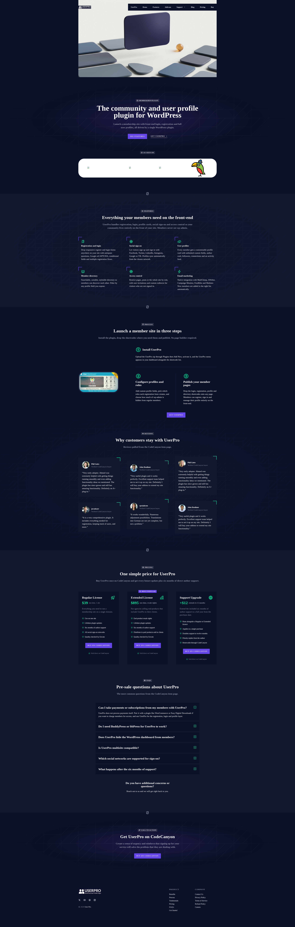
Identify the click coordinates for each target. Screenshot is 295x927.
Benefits (172, 894)
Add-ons (168, 7)
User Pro (88, 907)
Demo (145, 7)
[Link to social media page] (79, 900)
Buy (212, 7)
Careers (198, 907)
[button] (147, 708)
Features (156, 7)
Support (180, 7)
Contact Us (199, 894)
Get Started (173, 910)
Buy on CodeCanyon (99, 645)
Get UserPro (176, 415)
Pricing (202, 7)
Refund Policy (200, 904)
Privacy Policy (200, 897)
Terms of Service (201, 901)
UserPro (134, 7)
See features (137, 136)
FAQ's (171, 907)
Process (172, 897)
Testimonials (173, 901)
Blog (192, 7)
